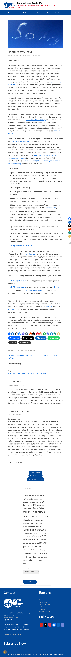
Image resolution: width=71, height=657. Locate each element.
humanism (37, 526)
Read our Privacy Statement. (12, 634)
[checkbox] (5, 652)
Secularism (41, 553)
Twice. (56, 287)
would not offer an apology (36, 120)
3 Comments (37, 56)
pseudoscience (31, 543)
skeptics (25, 560)
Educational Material (37, 520)
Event (32, 523)
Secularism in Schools (31, 557)
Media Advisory (36, 536)
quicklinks (27, 546)
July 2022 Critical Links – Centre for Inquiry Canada (27, 373)
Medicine (44, 536)
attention (49, 307)
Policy (42, 539)
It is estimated (29, 254)
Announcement (35, 495)
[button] (9, 333)
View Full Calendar (29, 582)
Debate (46, 517)
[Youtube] (41, 625)
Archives (26, 569)
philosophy (27, 539)
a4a (24, 496)
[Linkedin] (58, 625)
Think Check (37, 560)
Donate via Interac (35, 476)
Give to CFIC (39, 523)
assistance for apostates (32, 499)
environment (26, 523)
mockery (11, 309)
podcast (36, 539)
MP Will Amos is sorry (18, 287)
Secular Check (29, 554)
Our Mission (42, 600)
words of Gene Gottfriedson (21, 141)
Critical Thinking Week (38, 517)
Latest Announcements (46, 604)
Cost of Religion (39, 508)
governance (26, 526)
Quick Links (41, 543)
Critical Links (26, 55)
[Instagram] (50, 625)
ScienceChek (27, 550)
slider (30, 560)
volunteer (26, 563)
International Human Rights (33, 533)
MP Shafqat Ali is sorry (18, 281)
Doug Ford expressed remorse (33, 290)
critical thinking (22, 350)
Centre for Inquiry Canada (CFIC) (29, 3)
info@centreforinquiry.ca (11, 617)
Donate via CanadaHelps (35, 479)
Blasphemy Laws (28, 502)
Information (41, 530)
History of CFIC (43, 602)
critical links (13, 350)
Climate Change (27, 508)
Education (27, 520)
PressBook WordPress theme (55, 654)
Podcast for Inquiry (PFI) (46, 607)
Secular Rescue (43, 557)
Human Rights (32, 350)
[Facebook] (54, 625)
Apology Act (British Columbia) (21, 246)
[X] (45, 625)
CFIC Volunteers (39, 505)
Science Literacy (39, 550)
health (31, 526)
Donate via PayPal (35, 472)
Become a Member (53, 13)
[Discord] (62, 625)
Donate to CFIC (43, 609)
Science (36, 546)
